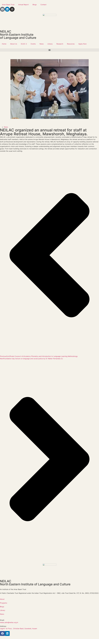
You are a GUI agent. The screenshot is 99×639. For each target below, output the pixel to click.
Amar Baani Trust (8, 5)
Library (50, 44)
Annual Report (23, 5)
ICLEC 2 (24, 44)
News (42, 44)
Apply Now (82, 44)
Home (4, 44)
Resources (71, 44)
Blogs (35, 5)
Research (59, 44)
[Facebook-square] (2, 9)
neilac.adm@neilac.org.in (9, 622)
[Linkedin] (7, 9)
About (2, 599)
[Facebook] (2, 633)
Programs (3, 603)
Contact (43, 5)
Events (33, 44)
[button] (49, 50)
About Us (13, 44)
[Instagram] (12, 9)
